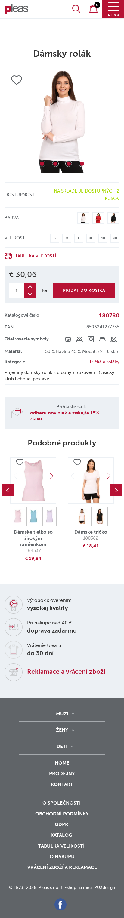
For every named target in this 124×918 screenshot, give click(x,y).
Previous (8, 490)
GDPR (62, 824)
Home (62, 763)
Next (51, 476)
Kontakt (62, 784)
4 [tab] (82, 164)
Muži (62, 713)
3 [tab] (69, 164)
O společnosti (62, 803)
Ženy (62, 730)
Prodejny (62, 773)
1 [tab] (42, 164)
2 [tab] (55, 164)
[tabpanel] (62, 120)
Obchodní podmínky (62, 814)
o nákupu (62, 856)
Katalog (62, 835)
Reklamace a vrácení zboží (66, 671)
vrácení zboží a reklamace (62, 867)
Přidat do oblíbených (19, 462)
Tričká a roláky (104, 362)
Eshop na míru (78, 887)
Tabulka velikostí (62, 846)
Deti (62, 746)
